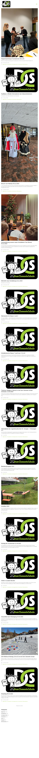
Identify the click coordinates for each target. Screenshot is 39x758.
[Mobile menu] (37, 4)
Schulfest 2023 (5, 506)
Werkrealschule (25, 64)
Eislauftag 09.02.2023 (7, 694)
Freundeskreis (9, 64)
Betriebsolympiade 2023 (7, 466)
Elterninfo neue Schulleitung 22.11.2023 (11, 281)
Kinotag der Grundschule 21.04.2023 (11, 543)
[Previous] (2, 32)
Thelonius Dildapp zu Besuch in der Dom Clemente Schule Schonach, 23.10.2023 (16, 391)
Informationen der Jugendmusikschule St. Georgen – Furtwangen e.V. (18, 429)
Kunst (2, 718)
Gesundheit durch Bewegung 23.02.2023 (12, 616)
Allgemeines (5, 64)
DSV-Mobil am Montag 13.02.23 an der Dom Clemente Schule (17, 656)
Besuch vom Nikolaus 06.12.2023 (10, 183)
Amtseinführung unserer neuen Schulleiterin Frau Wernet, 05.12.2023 (16, 243)
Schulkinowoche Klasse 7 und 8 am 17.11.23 (13, 353)
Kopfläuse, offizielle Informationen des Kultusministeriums (16, 94)
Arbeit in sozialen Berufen (8, 580)
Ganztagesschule (15, 64)
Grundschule (20, 64)
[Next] (36, 32)
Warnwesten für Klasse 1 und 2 (9, 316)
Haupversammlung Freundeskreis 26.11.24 (12, 58)
